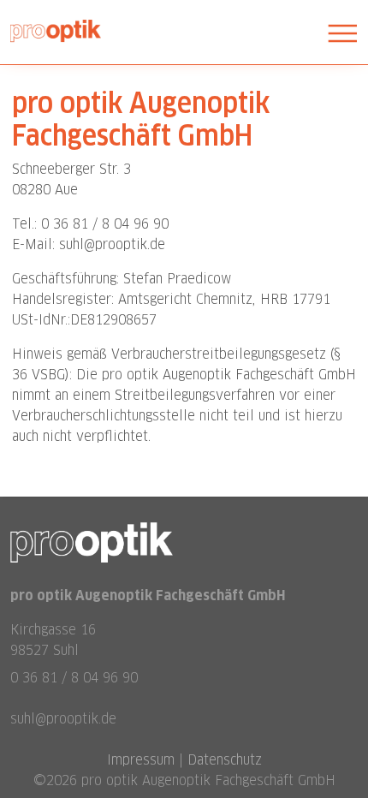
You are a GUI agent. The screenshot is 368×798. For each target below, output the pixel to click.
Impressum (141, 760)
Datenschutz (224, 760)
